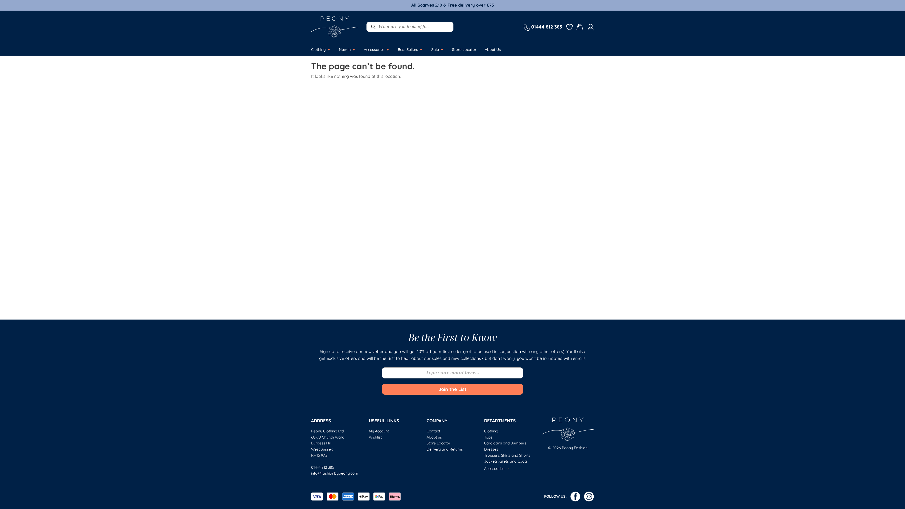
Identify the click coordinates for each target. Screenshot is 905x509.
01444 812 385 (322, 467)
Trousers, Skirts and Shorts (507, 455)
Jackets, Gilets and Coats (506, 461)
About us (434, 437)
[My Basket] (580, 27)
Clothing (491, 431)
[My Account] (590, 26)
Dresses (491, 449)
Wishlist (375, 437)
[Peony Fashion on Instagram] (589, 496)
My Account (379, 431)
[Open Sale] (441, 49)
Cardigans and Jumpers (505, 443)
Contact (433, 431)
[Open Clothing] (328, 49)
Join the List (452, 389)
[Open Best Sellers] (421, 49)
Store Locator (438, 443)
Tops (488, 437)
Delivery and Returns (445, 449)
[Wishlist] (569, 26)
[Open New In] (353, 49)
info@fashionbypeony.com (334, 473)
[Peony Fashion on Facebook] (575, 496)
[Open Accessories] (387, 49)
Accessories (494, 468)
